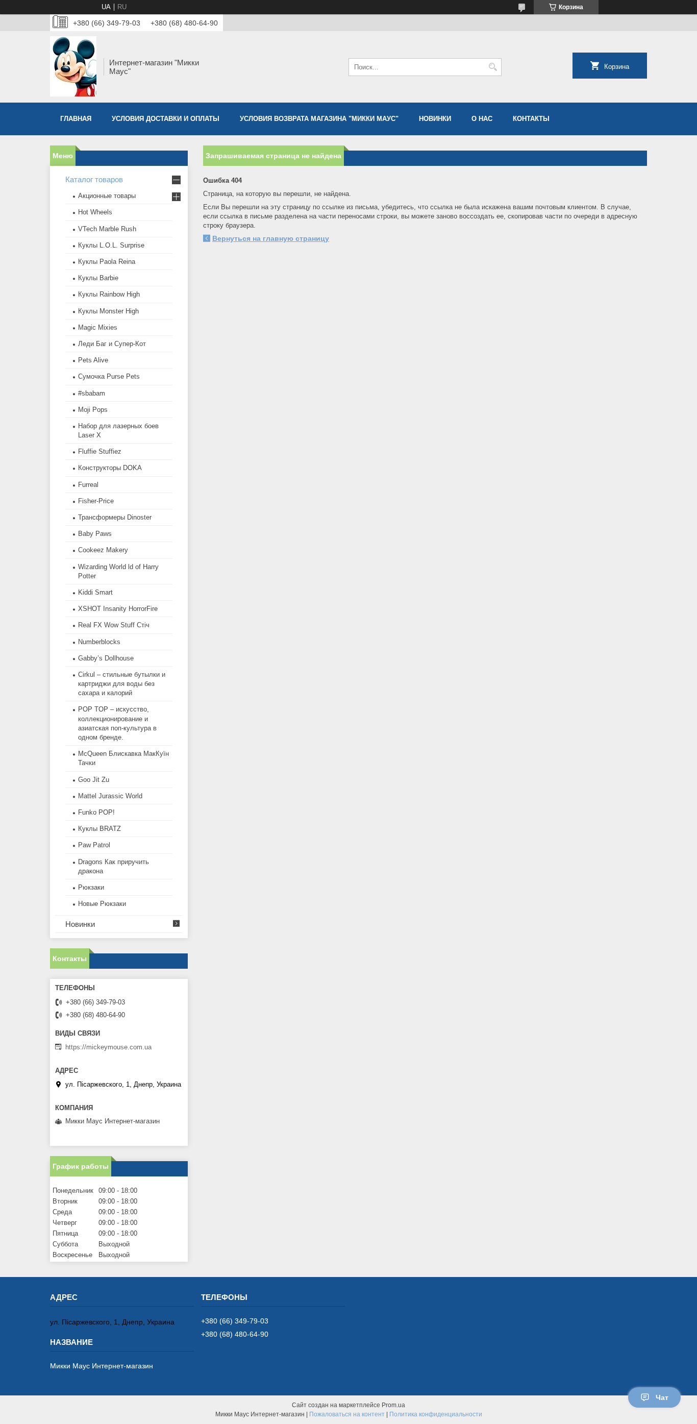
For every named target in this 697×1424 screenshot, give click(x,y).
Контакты (531, 118)
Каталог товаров (94, 179)
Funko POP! (96, 812)
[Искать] (493, 67)
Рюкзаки (91, 887)
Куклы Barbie (98, 278)
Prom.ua (393, 1405)
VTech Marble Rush (107, 229)
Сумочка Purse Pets (109, 376)
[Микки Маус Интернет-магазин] (73, 66)
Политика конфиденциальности (435, 1414)
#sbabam (91, 393)
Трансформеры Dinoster (115, 517)
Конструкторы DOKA (110, 468)
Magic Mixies (97, 327)
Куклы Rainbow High (109, 294)
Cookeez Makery (103, 550)
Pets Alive (93, 360)
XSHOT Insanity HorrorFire (118, 608)
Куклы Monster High (108, 311)
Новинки (435, 118)
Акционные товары (107, 196)
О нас (481, 118)
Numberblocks (99, 642)
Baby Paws (95, 533)
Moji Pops (93, 409)
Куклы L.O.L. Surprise (111, 245)
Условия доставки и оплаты (165, 118)
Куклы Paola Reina (106, 261)
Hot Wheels (95, 212)
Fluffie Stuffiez (99, 451)
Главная (75, 118)
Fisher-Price (96, 501)
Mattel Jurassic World (110, 796)
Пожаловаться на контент (347, 1414)
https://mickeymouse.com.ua (108, 1047)
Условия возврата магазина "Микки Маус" (319, 118)
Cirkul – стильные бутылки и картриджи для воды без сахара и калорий (121, 684)
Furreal (88, 484)
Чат (662, 1397)
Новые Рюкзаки (102, 903)
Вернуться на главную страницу (270, 238)
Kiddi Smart (95, 592)
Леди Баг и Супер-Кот (112, 344)
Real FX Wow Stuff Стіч (114, 625)
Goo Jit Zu (93, 779)
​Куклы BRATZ (99, 828)
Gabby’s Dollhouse (106, 658)
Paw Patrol (94, 845)
